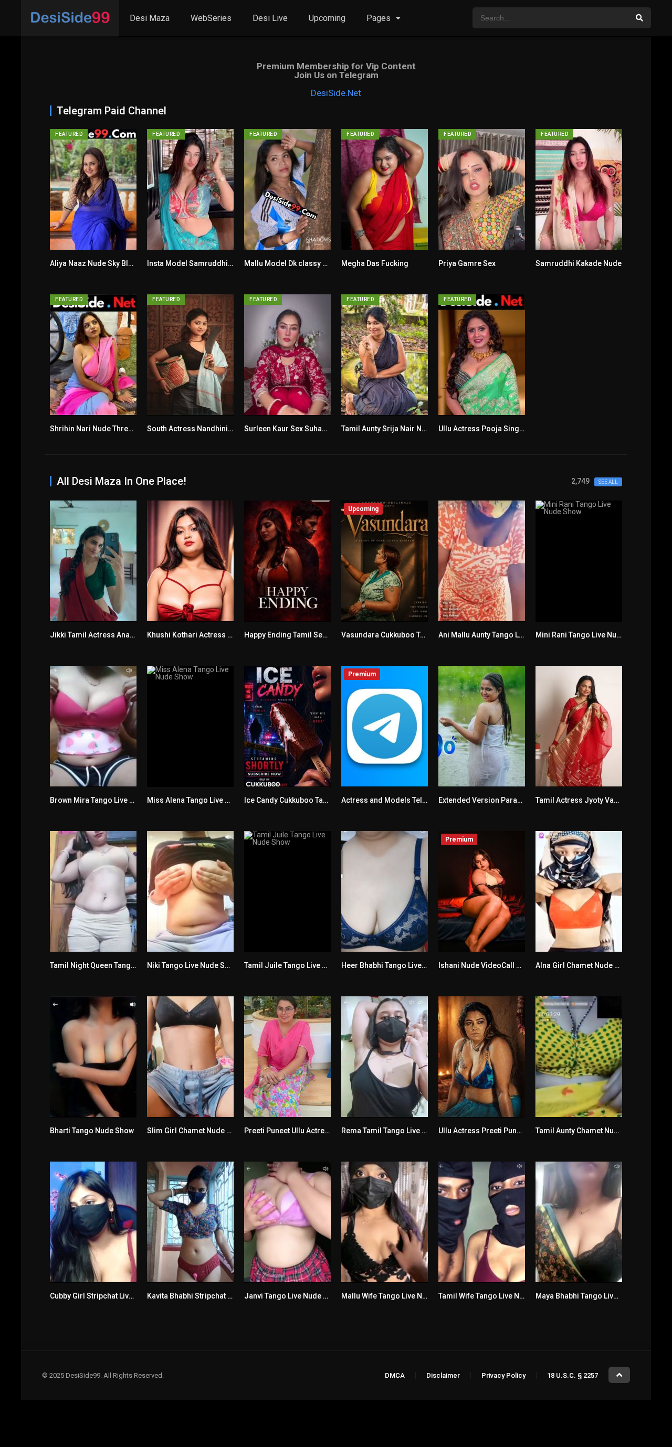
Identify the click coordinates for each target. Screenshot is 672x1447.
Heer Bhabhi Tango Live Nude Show (401, 965)
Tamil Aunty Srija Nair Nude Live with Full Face (419, 428)
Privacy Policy (503, 1375)
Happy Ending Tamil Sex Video (296, 635)
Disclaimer (443, 1375)
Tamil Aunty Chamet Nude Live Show (597, 1130)
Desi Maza (150, 18)
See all (608, 482)
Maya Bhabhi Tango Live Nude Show (597, 1296)
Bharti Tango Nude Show (92, 1130)
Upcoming (327, 18)
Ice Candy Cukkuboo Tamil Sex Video (307, 800)
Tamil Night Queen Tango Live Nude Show (120, 965)
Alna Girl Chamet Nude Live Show (592, 965)
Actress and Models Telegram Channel (408, 800)
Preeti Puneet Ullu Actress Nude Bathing (312, 1130)
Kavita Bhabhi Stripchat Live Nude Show (214, 1296)
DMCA (395, 1375)
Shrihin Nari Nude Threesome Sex (108, 428)
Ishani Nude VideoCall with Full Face (500, 965)
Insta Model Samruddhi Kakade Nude (211, 263)
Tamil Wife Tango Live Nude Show (495, 1296)
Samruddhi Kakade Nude (579, 263)
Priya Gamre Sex (467, 263)
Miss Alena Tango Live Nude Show (205, 800)
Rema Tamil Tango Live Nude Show (400, 1130)
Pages (378, 18)
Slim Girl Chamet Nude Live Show (203, 1130)
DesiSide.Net (336, 93)
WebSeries (211, 18)
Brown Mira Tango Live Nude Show (109, 800)
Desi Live (270, 18)
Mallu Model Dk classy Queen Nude (304, 263)
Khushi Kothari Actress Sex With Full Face (218, 635)
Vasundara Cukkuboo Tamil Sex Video (406, 635)
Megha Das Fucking (374, 263)
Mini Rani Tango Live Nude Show (591, 635)
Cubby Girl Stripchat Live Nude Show (111, 1296)
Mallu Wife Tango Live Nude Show (398, 1296)
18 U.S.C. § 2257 (572, 1375)
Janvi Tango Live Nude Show (293, 1296)
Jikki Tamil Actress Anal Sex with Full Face (122, 635)
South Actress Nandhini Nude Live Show (215, 428)
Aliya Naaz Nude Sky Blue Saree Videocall (121, 263)
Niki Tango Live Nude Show (193, 965)
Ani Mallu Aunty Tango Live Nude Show (503, 635)
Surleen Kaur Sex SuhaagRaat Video (306, 428)
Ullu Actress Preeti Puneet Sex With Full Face (514, 1130)
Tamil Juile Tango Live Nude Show (302, 965)
